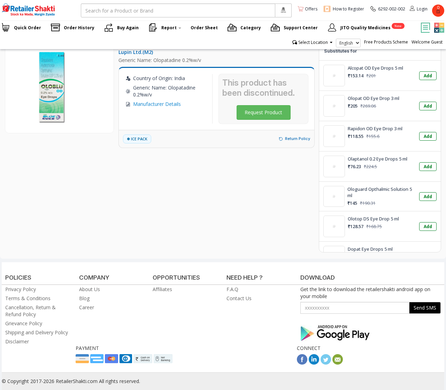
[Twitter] (326, 362)
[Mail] (337, 362)
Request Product (263, 112)
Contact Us (239, 298)
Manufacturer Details (157, 104)
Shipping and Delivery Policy (36, 332)
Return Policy (297, 138)
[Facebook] (302, 362)
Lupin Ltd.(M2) (135, 52)
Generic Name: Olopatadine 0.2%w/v (159, 60)
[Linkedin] (314, 362)
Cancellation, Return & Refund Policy (30, 311)
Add (428, 76)
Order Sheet (204, 28)
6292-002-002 (391, 9)
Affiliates (162, 289)
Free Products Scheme (386, 42)
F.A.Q (232, 289)
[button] (438, 22)
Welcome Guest (427, 42)
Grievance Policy (23, 323)
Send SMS (425, 307)
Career (86, 307)
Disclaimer (17, 341)
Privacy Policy (20, 289)
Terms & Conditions (28, 298)
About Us (89, 289)
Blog (84, 298)
